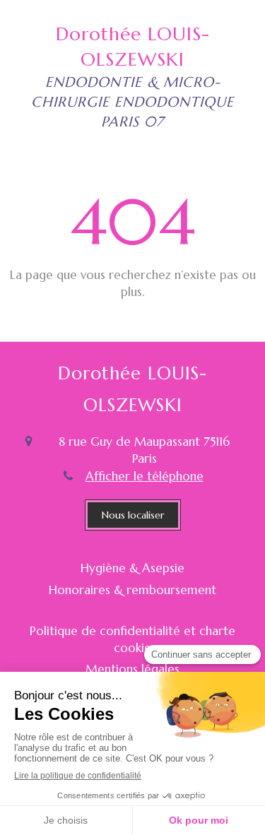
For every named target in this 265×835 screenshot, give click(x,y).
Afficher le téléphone (145, 476)
